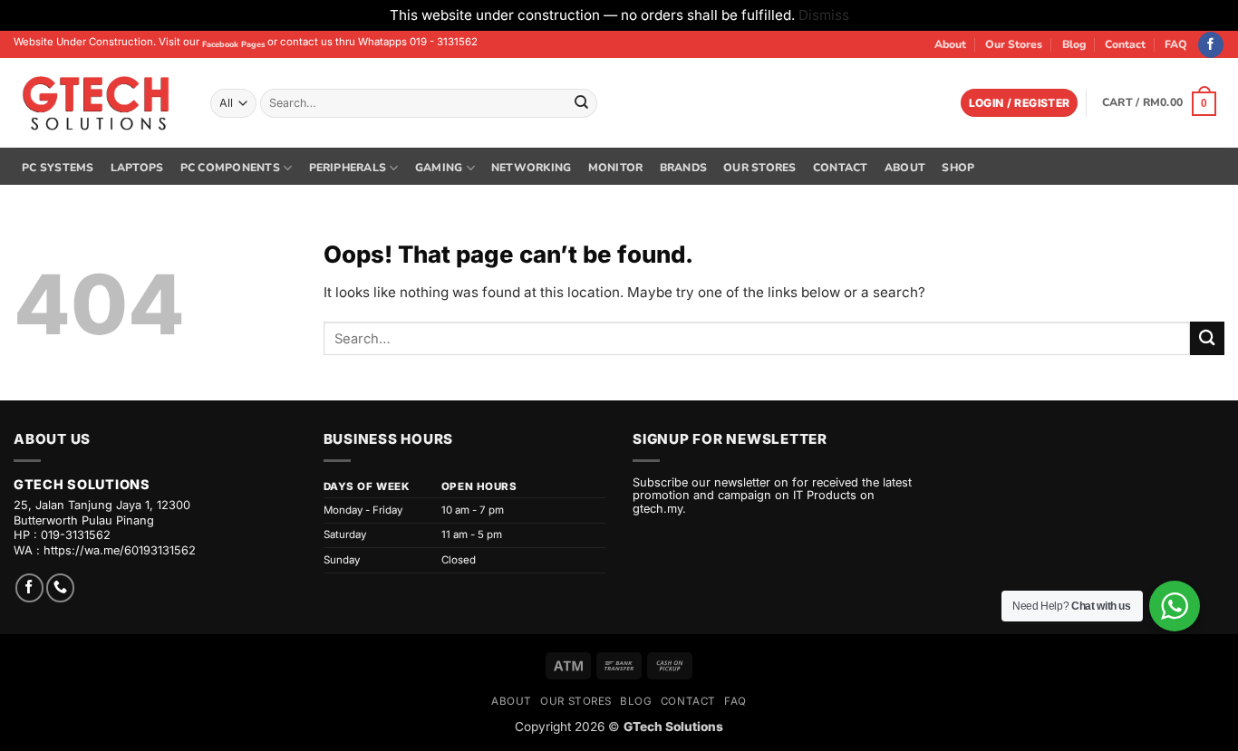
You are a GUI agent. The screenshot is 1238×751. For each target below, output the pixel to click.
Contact (1125, 44)
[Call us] (60, 587)
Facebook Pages (233, 44)
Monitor (615, 167)
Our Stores (1013, 44)
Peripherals (348, 167)
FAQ (1176, 44)
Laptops (137, 167)
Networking (531, 167)
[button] (1019, 103)
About (950, 44)
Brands (683, 167)
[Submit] (580, 103)
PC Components (230, 167)
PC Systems (57, 167)
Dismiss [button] (823, 15)
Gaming (438, 167)
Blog (1074, 44)
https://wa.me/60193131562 (120, 550)
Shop (958, 167)
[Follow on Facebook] (1210, 45)
